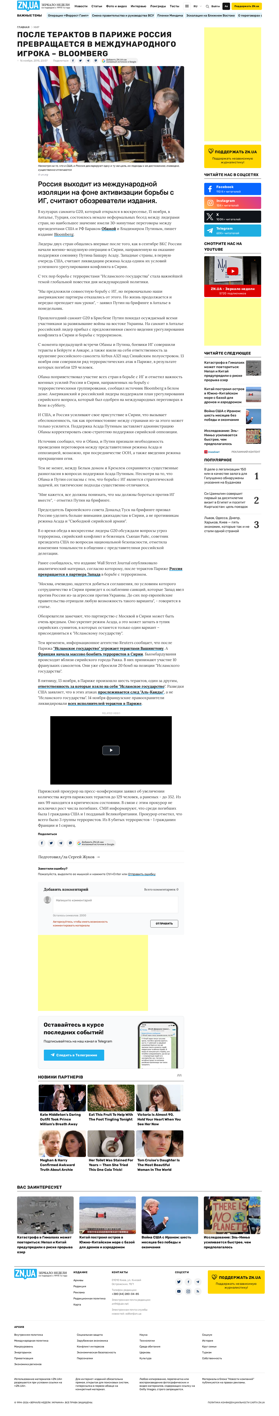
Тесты (174, 6)
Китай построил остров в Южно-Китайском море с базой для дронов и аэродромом (224, 395)
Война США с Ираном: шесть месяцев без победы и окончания (222, 415)
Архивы (78, 1280)
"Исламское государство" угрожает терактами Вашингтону (108, 648)
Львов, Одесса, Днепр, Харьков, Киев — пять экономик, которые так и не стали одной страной (226, 524)
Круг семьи (209, 1346)
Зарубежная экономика (92, 1340)
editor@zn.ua (133, 1313)
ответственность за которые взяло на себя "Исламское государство (101, 686)
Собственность (212, 1358)
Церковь (145, 1352)
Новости (81, 6)
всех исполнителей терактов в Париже (105, 703)
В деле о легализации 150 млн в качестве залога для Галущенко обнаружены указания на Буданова (225, 475)
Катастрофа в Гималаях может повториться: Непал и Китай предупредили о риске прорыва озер (224, 371)
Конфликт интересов (90, 1346)
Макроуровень (23, 1346)
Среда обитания (150, 1346)
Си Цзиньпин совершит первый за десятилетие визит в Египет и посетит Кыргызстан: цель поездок (226, 500)
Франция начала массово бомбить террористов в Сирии (90, 654)
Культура (145, 1358)
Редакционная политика (89, 1298)
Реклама (79, 1292)
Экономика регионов (28, 1364)
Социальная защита (90, 1334)
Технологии (147, 1340)
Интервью (138, 6)
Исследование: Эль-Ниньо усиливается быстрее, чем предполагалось (221, 437)
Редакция (79, 1286)
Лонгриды (158, 6)
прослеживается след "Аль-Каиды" (131, 692)
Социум (207, 1334)
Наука (143, 1334)
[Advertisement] (93, 973)
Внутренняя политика (28, 1334)
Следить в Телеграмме (76, 1055)
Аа (226, 6)
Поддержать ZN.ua (246, 6)
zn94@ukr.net (120, 1303)
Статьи (96, 6)
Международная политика (31, 1340)
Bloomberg (63, 234)
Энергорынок (23, 1352)
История (207, 1340)
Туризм (207, 1352)
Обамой (109, 228)
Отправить (164, 923)
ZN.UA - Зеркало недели (233, 289)
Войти (215, 6)
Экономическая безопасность (96, 1352)
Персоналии (85, 1358)
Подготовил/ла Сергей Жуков (66, 856)
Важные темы (29, 15)
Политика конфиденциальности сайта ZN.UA (236, 1402)
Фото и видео (116, 6)
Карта (77, 1304)
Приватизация (23, 1358)
